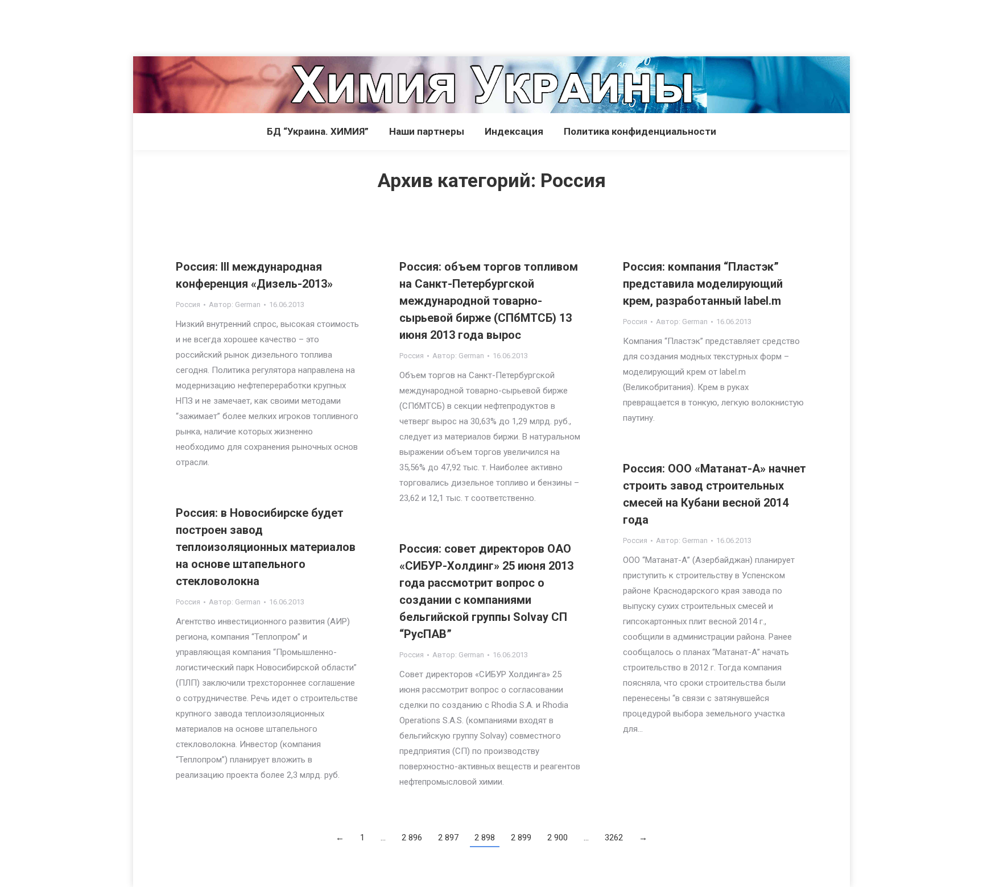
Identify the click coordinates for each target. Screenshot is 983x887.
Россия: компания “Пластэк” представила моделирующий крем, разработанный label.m (703, 284)
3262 (614, 837)
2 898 (484, 837)
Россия (188, 304)
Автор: (235, 304)
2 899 (521, 837)
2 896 (412, 837)
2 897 (448, 837)
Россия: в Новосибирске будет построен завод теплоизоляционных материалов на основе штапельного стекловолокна (266, 547)
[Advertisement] (207, 25)
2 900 (557, 837)
